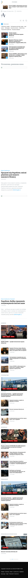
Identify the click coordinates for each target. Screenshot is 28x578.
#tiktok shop (21, 28)
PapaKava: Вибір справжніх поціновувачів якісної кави (13, 302)
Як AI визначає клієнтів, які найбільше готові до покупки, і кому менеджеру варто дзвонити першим (18, 524)
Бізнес (2, 170)
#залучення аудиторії (6, 29)
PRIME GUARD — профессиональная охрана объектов (16, 34)
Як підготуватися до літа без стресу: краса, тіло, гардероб (18, 419)
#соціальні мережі (16, 29)
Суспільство (7, 170)
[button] (24, 534)
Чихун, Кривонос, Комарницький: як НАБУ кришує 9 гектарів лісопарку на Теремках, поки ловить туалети (17, 454)
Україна (12, 336)
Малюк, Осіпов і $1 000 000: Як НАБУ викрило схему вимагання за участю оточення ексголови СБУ (13, 447)
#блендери (7, 28)
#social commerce (14, 28)
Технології (15, 388)
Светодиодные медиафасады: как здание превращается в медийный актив (17, 48)
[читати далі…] (17, 190)
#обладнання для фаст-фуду (17, 26)
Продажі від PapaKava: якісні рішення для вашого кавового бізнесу (13, 175)
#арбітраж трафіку (5, 26)
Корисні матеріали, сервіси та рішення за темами (16, 401)
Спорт (7, 573)
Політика (7, 571)
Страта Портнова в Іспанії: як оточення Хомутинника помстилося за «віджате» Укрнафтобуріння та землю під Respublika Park (18, 463)
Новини (8, 336)
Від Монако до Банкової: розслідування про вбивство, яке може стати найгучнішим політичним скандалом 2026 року (17, 472)
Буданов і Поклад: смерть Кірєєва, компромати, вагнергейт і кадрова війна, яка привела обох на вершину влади (18, 42)
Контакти (16, 573)
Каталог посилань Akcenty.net (16, 409)
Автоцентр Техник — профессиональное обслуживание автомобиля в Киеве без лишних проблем (12, 395)
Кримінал (5, 440)
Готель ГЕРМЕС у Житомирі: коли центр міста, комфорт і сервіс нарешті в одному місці (18, 55)
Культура (3, 573)
